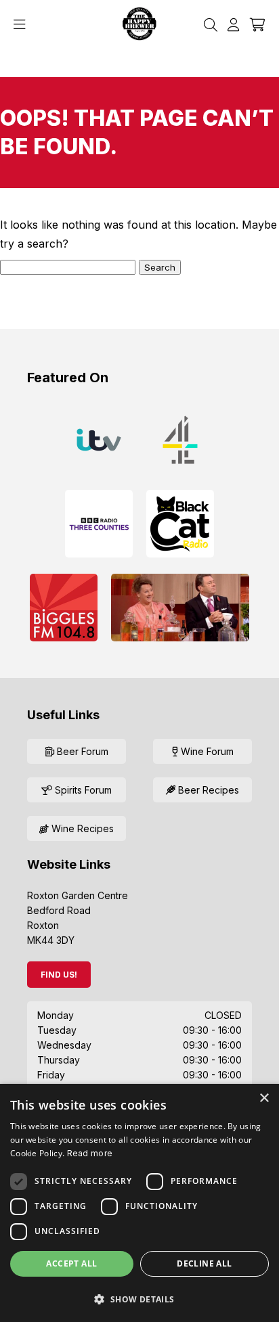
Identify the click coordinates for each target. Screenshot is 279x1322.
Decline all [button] (204, 1263)
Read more (90, 1153)
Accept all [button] (71, 1263)
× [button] (264, 1098)
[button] (139, 1298)
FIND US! (59, 975)
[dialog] (139, 1203)
